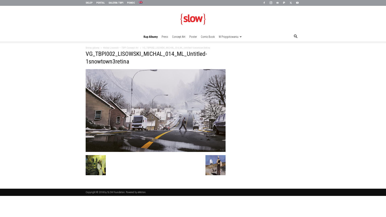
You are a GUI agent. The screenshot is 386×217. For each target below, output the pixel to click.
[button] (295, 37)
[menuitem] (141, 2)
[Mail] (277, 3)
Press (165, 36)
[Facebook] (264, 3)
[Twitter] (291, 3)
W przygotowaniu (228, 36)
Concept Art (178, 36)
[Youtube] (297, 3)
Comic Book (208, 36)
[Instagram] (271, 3)
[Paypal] (284, 3)
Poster (193, 36)
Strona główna (92, 47)
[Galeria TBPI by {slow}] (193, 19)
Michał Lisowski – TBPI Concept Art (121, 47)
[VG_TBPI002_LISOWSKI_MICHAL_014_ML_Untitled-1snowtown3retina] (156, 151)
